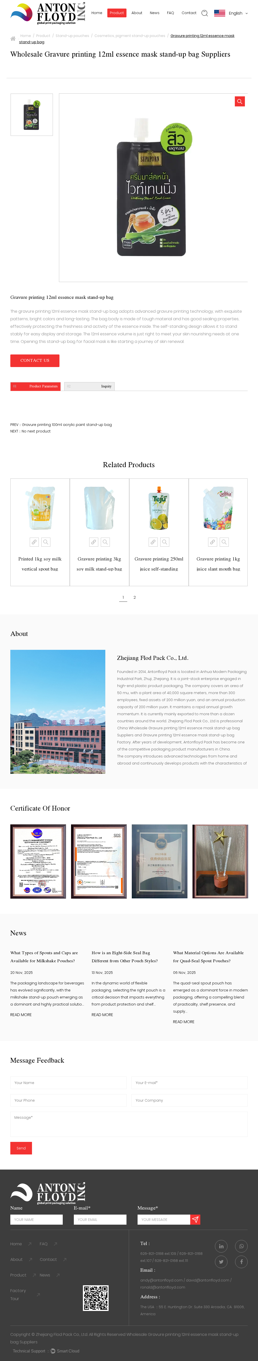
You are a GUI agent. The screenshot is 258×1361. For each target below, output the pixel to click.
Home (96, 12)
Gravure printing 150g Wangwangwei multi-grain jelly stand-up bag (172, 569)
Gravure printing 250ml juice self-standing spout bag (53, 569)
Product (117, 12)
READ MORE (21, 1015)
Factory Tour (18, 1295)
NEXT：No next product (30, 431)
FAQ (170, 12)
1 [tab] (123, 597)
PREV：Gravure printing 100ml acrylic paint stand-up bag (61, 424)
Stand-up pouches (72, 35)
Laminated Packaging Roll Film (135, 21)
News (154, 12)
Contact (189, 12)
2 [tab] (135, 597)
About (137, 12)
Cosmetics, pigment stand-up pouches (129, 35)
